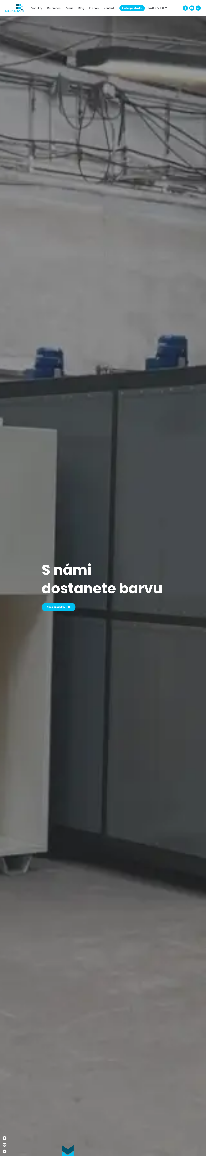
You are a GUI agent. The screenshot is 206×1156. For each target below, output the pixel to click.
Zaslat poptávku (132, 8)
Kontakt (109, 8)
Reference (54, 8)
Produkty (36, 8)
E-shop (94, 8)
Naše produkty (56, 607)
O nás (69, 8)
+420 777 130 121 (157, 8)
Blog (81, 8)
